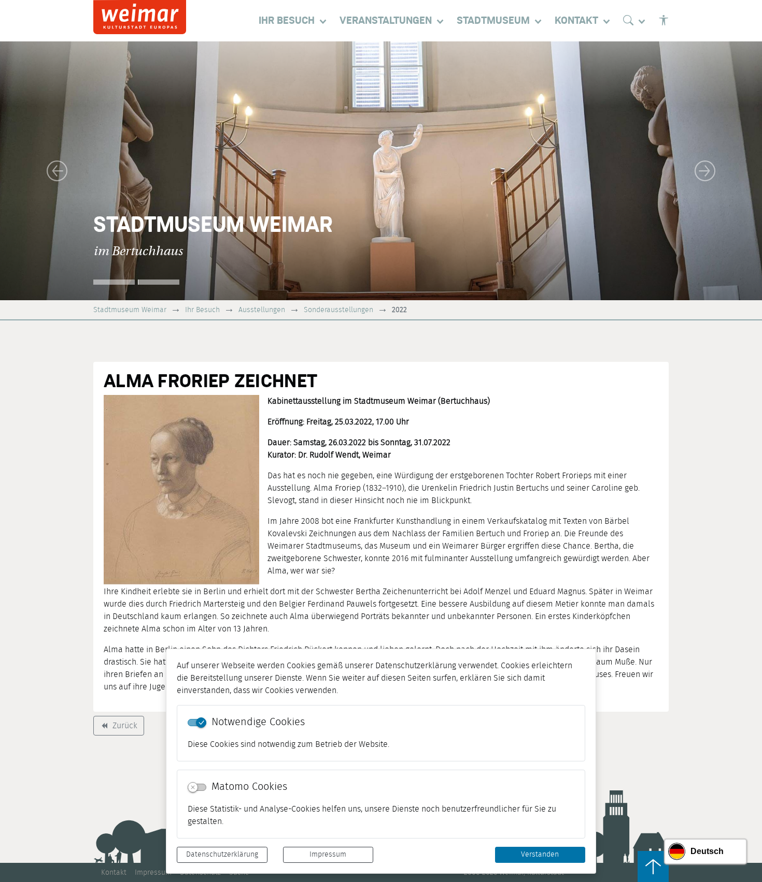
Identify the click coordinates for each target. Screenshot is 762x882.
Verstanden (540, 854)
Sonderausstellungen (338, 310)
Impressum (327, 854)
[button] (57, 170)
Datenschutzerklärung (222, 854)
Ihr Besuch (202, 310)
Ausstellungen (261, 310)
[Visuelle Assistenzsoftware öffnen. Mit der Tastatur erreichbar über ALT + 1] (663, 20)
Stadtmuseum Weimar (129, 310)
